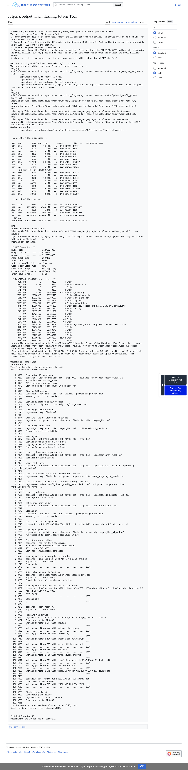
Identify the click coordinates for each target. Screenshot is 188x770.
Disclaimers (51, 752)
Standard (161, 37)
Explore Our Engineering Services (175, 390)
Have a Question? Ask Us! (175, 379)
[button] (8, 4)
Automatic (162, 68)
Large (160, 42)
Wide (159, 57)
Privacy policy (11, 752)
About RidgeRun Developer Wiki (32, 752)
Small (160, 32)
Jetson (22, 727)
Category (13, 727)
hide (170, 22)
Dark (159, 77)
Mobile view (63, 752)
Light (159, 73)
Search (118, 5)
